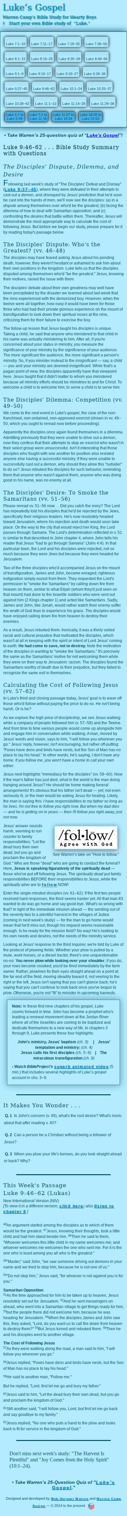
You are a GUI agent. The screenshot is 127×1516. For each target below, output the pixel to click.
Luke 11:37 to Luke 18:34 (63, 117)
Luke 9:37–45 (16, 89)
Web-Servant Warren (70, 1498)
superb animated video (81, 1066)
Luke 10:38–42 (17, 104)
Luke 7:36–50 (96, 44)
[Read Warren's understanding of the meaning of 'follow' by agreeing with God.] (86, 846)
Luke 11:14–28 (73, 104)
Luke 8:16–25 (42, 59)
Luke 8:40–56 (96, 59)
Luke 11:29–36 (102, 104)
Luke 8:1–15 (15, 59)
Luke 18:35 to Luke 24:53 (90, 117)
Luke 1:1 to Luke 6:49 (14, 117)
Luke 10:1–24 (71, 89)
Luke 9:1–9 (14, 74)
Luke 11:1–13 (45, 104)
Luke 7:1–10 (15, 44)
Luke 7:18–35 (69, 44)
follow (49, 884)
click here (71, 1206)
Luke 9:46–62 (44, 89)
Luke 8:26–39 (69, 59)
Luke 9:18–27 (67, 74)
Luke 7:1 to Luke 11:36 (38, 117)
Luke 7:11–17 (41, 44)
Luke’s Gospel (34, 7)
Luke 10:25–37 (99, 89)
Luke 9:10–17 (40, 74)
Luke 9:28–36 (95, 74)
